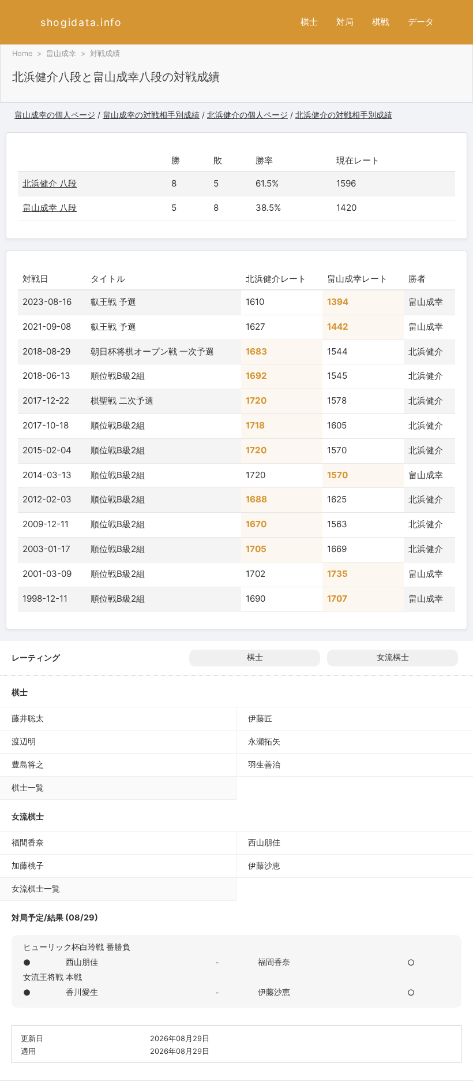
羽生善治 (264, 764)
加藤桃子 (28, 865)
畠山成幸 (61, 53)
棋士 (309, 21)
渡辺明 (24, 741)
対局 (345, 21)
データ (421, 21)
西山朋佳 (264, 842)
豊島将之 (28, 764)
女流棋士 (393, 657)
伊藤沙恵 (264, 865)
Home (22, 53)
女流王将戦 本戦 (52, 977)
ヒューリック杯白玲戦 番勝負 (76, 947)
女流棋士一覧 (36, 888)
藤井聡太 (28, 718)
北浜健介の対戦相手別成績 (343, 115)
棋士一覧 (28, 787)
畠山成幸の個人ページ (54, 115)
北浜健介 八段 (49, 183)
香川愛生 (82, 992)
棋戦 (380, 21)
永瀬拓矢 (264, 741)
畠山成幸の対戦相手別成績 (151, 115)
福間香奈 (28, 842)
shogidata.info (81, 22)
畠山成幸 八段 (49, 207)
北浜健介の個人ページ (247, 115)
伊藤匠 (260, 718)
